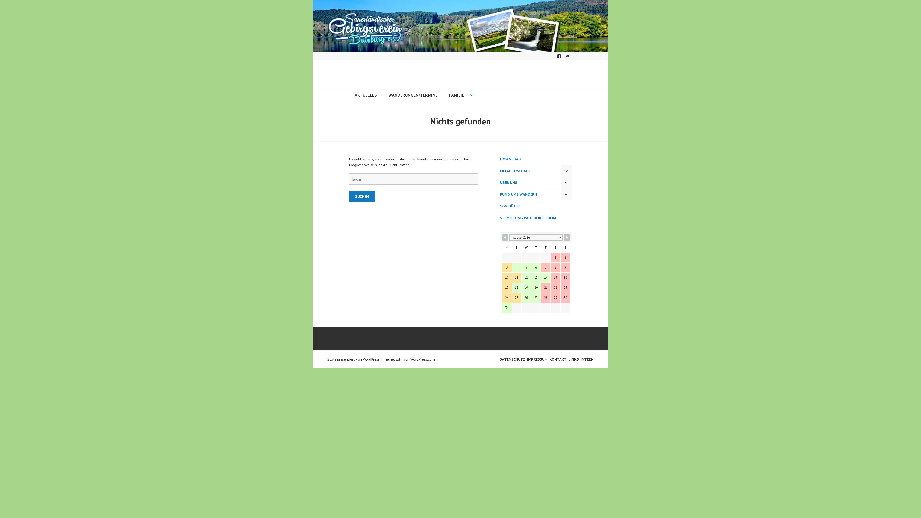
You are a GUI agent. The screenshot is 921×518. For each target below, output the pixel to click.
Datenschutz (512, 359)
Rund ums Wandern (518, 194)
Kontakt (558, 359)
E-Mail (568, 56)
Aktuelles (366, 95)
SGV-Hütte (510, 206)
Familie (456, 95)
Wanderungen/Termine (412, 95)
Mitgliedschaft (515, 170)
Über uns (508, 182)
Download (510, 159)
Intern (587, 359)
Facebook (559, 56)
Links (573, 359)
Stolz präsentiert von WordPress (353, 359)
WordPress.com (422, 359)
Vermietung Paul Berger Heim (528, 217)
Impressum (537, 359)
